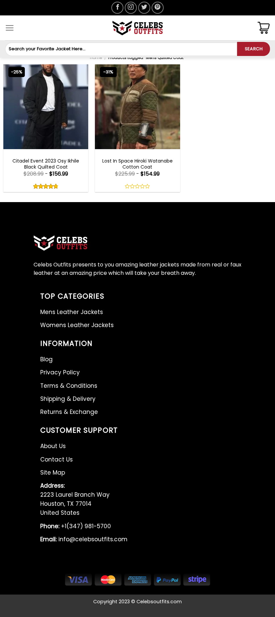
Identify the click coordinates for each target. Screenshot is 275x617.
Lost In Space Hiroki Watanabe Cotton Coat (137, 164)
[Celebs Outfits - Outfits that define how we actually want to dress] (137, 28)
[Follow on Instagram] (131, 8)
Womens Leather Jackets (77, 325)
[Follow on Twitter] (144, 8)
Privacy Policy (60, 372)
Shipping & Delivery (68, 399)
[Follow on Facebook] (117, 8)
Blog (46, 359)
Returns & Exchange (69, 412)
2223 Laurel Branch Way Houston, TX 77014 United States (75, 499)
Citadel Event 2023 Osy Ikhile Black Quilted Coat (45, 164)
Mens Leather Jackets (71, 312)
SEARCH (254, 49)
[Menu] (9, 28)
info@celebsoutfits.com (83, 539)
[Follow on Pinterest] (158, 8)
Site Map (52, 473)
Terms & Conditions (68, 386)
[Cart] (263, 28)
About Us (53, 446)
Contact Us (56, 459)
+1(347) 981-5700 (75, 526)
